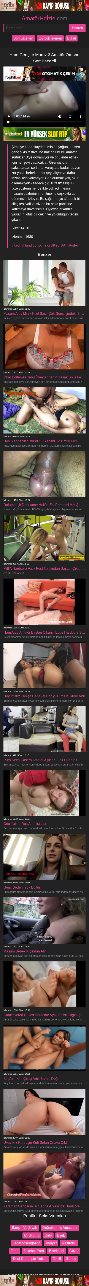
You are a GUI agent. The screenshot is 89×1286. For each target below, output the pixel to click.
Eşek (61, 1235)
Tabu (14, 1251)
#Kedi (16, 245)
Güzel (73, 1251)
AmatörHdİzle (44, 18)
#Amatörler (69, 245)
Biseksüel (56, 1251)
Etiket (71, 38)
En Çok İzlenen (50, 38)
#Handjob (29, 245)
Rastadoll (69, 1243)
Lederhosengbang (27, 1243)
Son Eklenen (23, 38)
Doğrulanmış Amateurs (59, 1227)
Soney (71, 1259)
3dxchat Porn (34, 1251)
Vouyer (51, 1243)
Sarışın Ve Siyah (24, 1227)
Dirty (48, 1235)
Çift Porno (32, 1235)
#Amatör (43, 245)
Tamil (57, 1259)
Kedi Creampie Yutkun (30, 1259)
